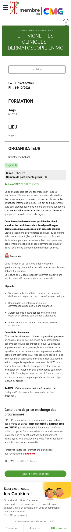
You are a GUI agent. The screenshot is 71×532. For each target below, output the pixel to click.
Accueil (21, 30)
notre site (30, 453)
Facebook (66, 22)
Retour (38, 69)
